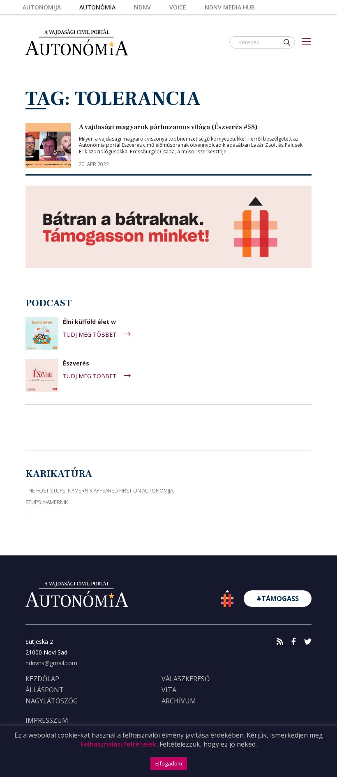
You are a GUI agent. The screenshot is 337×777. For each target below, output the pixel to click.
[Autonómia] (76, 42)
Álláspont (44, 689)
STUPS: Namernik (71, 490)
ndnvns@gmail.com (51, 663)
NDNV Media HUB (230, 7)
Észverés (76, 363)
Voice (177, 7)
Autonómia (97, 7)
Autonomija (42, 7)
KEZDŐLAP (42, 678)
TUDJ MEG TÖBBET (90, 334)
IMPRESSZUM (46, 720)
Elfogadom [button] (168, 763)
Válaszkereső (186, 678)
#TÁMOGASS (277, 598)
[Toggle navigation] (306, 42)
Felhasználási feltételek (119, 744)
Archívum (179, 700)
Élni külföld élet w (89, 322)
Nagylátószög (51, 700)
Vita (169, 689)
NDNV (142, 7)
